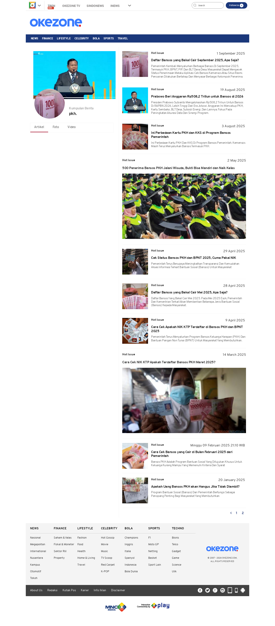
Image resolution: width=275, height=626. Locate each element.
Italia (128, 551)
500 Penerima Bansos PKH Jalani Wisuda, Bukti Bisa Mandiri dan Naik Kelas (178, 168)
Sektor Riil (60, 551)
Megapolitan (37, 544)
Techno (178, 528)
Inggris (129, 544)
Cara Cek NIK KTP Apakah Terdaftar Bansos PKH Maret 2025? (168, 362)
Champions (131, 537)
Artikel (39, 127)
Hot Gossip (107, 537)
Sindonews (95, 6)
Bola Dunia (131, 571)
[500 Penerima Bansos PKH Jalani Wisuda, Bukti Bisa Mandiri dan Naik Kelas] (184, 206)
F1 (149, 537)
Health (81, 551)
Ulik (174, 571)
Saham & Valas (63, 537)
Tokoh (33, 578)
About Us (36, 590)
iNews (115, 6)
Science (176, 564)
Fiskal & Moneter (64, 544)
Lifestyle (64, 38)
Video (71, 127)
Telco (175, 544)
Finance (47, 38)
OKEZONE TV (71, 6)
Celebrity (82, 38)
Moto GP (153, 544)
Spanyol (129, 558)
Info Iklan (100, 590)
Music (104, 551)
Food (80, 544)
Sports (109, 38)
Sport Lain (154, 564)
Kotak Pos (69, 590)
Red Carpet (108, 564)
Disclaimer (118, 590)
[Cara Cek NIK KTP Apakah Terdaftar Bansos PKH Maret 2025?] (184, 400)
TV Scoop (106, 558)
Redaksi (52, 590)
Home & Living (86, 558)
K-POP (105, 571)
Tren (52, 6)
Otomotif (35, 571)
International (38, 551)
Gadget (176, 551)
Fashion (82, 537)
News (34, 38)
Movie (104, 544)
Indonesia (130, 564)
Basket (152, 558)
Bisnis (175, 537)
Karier (85, 590)
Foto (56, 127)
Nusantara (36, 558)
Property (59, 558)
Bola (96, 38)
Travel (123, 38)
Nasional (35, 537)
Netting (152, 551)
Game (175, 558)
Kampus (35, 564)
